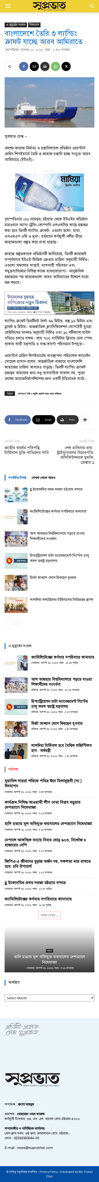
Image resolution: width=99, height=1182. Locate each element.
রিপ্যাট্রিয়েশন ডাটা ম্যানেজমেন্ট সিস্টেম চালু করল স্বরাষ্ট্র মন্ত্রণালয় (59, 704)
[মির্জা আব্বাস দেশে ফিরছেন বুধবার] (16, 583)
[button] (7, 6)
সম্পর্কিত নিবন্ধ (17, 478)
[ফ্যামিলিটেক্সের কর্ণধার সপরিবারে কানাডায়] (16, 517)
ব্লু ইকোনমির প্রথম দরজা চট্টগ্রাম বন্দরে (56, 489)
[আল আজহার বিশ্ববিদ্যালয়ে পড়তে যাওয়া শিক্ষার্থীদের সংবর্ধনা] (16, 539)
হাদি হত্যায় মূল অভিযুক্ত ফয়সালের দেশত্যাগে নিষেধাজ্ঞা (48, 823)
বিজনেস (34, 25)
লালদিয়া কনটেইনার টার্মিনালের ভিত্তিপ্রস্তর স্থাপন (61, 599)
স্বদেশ (49, 950)
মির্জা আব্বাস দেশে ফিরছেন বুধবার (53, 577)
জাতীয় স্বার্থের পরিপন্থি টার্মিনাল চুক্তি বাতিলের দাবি (27, 450)
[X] (66, 66)
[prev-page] (7, 622)
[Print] (45, 66)
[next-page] (15, 622)
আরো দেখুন (48, 915)
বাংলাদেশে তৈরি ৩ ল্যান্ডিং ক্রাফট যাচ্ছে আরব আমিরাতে (39, 393)
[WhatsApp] (55, 66)
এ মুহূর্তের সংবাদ (16, 25)
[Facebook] (23, 66)
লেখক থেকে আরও (43, 478)
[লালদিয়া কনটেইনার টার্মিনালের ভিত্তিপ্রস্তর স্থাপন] (16, 605)
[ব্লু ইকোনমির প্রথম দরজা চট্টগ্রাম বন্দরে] (16, 494)
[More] (85, 419)
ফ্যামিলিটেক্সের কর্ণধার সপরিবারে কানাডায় (58, 511)
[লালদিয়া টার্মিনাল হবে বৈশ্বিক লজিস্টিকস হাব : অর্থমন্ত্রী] (16, 751)
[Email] (34, 66)
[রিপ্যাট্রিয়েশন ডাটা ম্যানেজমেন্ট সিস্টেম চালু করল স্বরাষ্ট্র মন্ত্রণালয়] (16, 561)
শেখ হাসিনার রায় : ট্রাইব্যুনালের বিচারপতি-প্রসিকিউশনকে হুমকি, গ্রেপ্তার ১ (75, 455)
